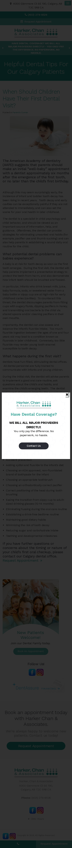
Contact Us (34, 445)
